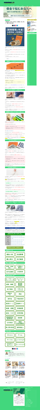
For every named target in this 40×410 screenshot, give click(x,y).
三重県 (28, 60)
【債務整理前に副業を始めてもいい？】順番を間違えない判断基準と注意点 (8, 377)
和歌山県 (22, 241)
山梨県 (12, 238)
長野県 (28, 52)
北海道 (28, 34)
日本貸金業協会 (16, 387)
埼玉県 (17, 237)
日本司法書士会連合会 (13, 387)
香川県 (28, 73)
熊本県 (19, 244)
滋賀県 (12, 241)
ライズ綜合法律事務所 (33, 25)
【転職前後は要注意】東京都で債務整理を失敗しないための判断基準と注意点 (15, 367)
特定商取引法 (32, 387)
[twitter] (12, 25)
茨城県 (12, 237)
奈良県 (19, 241)
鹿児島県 (22, 244)
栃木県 (14, 237)
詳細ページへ (32, 23)
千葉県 (19, 237)
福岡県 (12, 244)
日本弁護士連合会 (8, 387)
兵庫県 (17, 241)
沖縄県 (23, 244)
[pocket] (15, 25)
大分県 (17, 244)
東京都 (21, 237)
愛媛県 (28, 74)
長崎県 (14, 244)
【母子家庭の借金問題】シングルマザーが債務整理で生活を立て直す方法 (8, 367)
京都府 (14, 241)
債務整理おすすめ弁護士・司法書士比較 (6, 388)
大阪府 (15, 241)
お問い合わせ (26, 387)
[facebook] (14, 25)
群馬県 (15, 237)
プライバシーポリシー (22, 387)
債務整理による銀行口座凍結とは (9, 130)
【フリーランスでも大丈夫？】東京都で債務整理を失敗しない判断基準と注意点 (22, 367)
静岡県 (28, 56)
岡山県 (28, 69)
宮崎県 (15, 244)
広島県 (28, 70)
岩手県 (28, 38)
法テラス (19, 387)
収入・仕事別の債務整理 (8, 358)
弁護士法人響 (32, 21)
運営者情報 (29, 387)
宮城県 (28, 39)
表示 (8, 58)
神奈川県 (23, 237)
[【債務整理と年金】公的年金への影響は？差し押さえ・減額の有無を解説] (17, 25)
